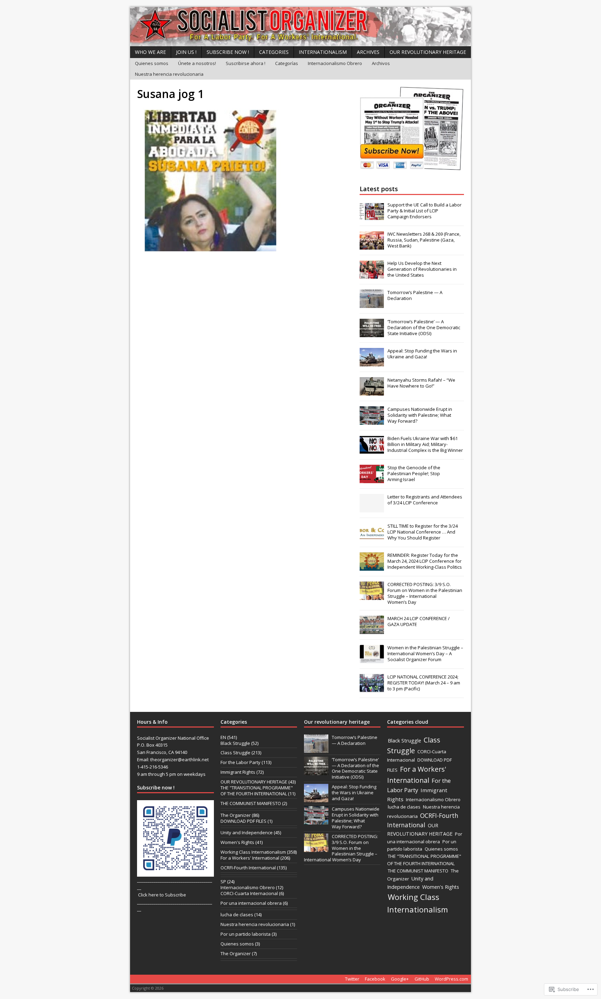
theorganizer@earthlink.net (179, 759)
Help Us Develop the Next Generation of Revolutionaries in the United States (422, 269)
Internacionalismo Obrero (335, 63)
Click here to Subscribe (162, 895)
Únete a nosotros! (197, 63)
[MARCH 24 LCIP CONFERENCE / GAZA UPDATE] (372, 630)
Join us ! (186, 52)
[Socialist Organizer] (300, 26)
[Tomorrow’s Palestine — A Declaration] (372, 304)
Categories (274, 52)
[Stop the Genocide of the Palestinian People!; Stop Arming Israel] (372, 479)
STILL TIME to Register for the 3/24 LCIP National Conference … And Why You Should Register (422, 532)
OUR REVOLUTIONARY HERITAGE (428, 52)
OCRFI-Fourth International (248, 867)
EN (223, 737)
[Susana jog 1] (208, 253)
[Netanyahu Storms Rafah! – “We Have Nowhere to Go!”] (372, 392)
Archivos (381, 63)
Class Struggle (235, 752)
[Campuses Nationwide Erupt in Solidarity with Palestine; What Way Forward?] (372, 421)
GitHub (422, 979)
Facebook (375, 979)
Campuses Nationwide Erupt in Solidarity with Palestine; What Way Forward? (419, 415)
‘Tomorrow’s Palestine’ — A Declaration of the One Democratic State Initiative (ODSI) (423, 327)
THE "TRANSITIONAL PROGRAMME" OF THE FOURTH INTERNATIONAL (257, 791)
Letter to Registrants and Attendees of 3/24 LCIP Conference (424, 500)
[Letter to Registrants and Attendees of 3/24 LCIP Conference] (372, 508)
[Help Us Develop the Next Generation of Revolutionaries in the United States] (372, 275)
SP (223, 881)
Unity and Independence (247, 832)
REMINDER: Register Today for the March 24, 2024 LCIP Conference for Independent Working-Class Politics (424, 561)
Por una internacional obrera (251, 903)
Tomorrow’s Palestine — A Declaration (414, 295)
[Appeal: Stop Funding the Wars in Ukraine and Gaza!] (372, 362)
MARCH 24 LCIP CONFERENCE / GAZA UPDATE (418, 621)
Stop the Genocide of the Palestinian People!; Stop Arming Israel (413, 473)
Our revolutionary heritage (337, 721)
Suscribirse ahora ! (245, 63)
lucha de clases (237, 914)
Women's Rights (237, 842)
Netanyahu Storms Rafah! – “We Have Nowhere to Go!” (421, 383)
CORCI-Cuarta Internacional (249, 893)
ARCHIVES (368, 52)
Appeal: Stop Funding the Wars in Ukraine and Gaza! (422, 354)
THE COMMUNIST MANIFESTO (251, 803)
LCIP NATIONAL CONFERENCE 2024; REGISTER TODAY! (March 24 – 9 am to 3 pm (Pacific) (423, 683)
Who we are (150, 52)
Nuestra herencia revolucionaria (169, 74)
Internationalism (323, 52)
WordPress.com (451, 979)
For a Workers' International (250, 858)
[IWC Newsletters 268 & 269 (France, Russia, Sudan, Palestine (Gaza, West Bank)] (372, 246)
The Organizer (236, 815)
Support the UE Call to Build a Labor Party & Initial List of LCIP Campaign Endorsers (424, 211)
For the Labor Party (241, 762)
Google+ (400, 979)
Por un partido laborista (246, 934)
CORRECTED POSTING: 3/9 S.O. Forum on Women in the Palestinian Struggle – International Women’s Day (424, 593)
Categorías (286, 63)
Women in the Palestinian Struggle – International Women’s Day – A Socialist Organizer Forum (425, 653)
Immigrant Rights (238, 772)
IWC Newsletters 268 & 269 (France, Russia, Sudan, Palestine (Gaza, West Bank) (423, 240)
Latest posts (379, 189)
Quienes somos (151, 63)
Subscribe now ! (228, 52)
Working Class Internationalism (253, 852)
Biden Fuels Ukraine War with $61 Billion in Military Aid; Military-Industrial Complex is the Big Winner (425, 444)
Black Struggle (235, 743)
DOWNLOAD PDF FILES (243, 821)
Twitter (352, 979)
